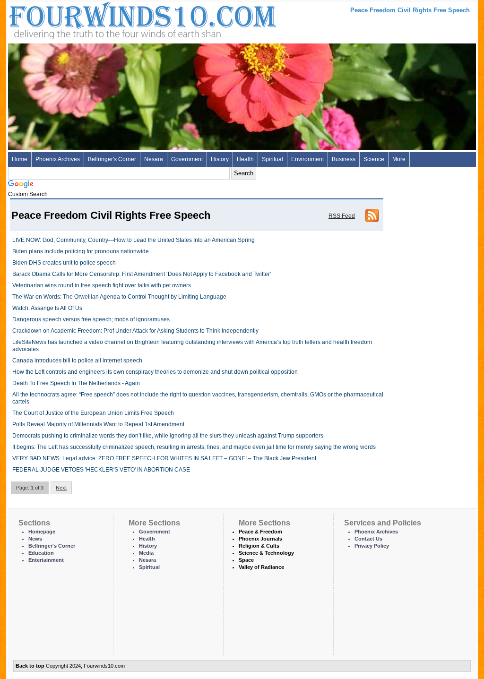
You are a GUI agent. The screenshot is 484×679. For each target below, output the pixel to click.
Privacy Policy (371, 546)
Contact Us (368, 538)
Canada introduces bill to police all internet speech (77, 360)
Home (19, 159)
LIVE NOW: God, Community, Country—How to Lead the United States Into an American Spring (133, 240)
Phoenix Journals (260, 538)
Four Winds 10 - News (102, 18)
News (35, 538)
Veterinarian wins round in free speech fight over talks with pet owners (101, 285)
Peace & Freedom (260, 531)
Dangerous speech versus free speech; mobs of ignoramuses (91, 319)
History (220, 159)
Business (343, 159)
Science (373, 159)
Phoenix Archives (57, 159)
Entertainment (46, 560)
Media (146, 553)
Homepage (41, 531)
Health (245, 159)
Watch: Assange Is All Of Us (47, 308)
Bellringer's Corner (112, 159)
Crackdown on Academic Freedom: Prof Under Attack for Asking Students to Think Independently (135, 330)
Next (61, 487)
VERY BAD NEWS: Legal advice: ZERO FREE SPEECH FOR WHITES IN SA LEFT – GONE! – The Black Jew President (164, 458)
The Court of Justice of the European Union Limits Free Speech (93, 413)
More (399, 159)
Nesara (153, 159)
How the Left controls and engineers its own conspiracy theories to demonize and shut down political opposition (155, 372)
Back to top (30, 666)
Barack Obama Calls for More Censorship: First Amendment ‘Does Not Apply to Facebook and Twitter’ (141, 274)
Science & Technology (266, 553)
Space (246, 560)
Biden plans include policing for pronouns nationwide (80, 251)
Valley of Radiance (261, 567)
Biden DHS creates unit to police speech (64, 262)
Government (187, 159)
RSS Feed (341, 216)
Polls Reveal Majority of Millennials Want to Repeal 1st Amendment (98, 424)
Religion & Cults (259, 546)
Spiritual (272, 159)
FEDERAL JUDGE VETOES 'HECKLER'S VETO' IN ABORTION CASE (101, 469)
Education (41, 553)
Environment (307, 159)
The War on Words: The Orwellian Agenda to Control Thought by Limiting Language (119, 296)
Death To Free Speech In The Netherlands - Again (76, 383)
